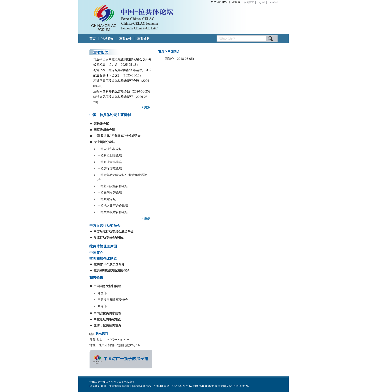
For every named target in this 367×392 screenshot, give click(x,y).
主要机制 (143, 38)
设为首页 (249, 2)
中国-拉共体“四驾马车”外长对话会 (117, 135)
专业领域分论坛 (104, 142)
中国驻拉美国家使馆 (107, 313)
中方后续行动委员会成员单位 (113, 231)
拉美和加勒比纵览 (103, 258)
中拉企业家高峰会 (109, 162)
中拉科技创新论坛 (109, 155)
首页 (92, 38)
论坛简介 (107, 38)
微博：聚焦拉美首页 (107, 325)
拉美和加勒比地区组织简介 (112, 270)
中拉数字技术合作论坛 (112, 212)
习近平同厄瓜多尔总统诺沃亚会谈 (116, 80)
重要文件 (125, 38)
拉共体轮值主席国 (103, 246)
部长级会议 (101, 123)
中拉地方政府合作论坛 (112, 205)
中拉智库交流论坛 (109, 168)
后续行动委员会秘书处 (109, 237)
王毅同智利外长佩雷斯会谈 (111, 91)
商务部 (102, 306)
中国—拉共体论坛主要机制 (110, 115)
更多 (147, 107)
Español (273, 2)
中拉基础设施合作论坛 (112, 186)
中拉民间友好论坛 (109, 192)
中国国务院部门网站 (107, 286)
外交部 (102, 293)
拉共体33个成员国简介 (109, 264)
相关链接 (96, 277)
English (261, 2)
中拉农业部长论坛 (109, 149)
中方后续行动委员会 (104, 225)
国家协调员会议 (104, 129)
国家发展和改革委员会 (112, 299)
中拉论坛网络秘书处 (107, 319)
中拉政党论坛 (106, 199)
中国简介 (96, 253)
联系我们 (102, 333)
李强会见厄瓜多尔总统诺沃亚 (113, 96)
